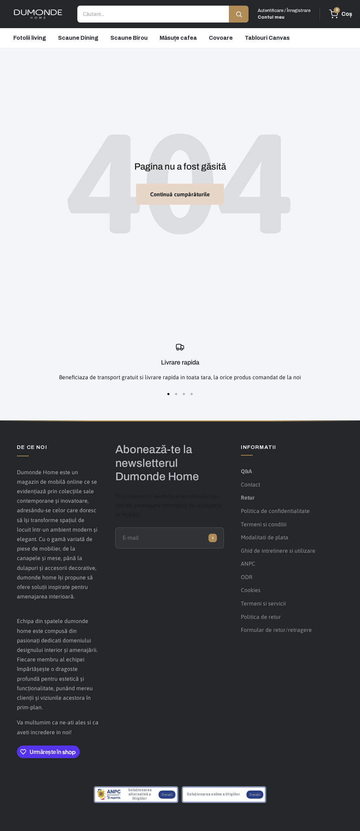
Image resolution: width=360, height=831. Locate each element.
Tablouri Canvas (267, 38)
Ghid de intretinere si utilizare (278, 550)
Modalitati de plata (264, 537)
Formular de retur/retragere (276, 630)
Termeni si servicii (263, 603)
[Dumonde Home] (38, 14)
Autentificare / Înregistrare (284, 14)
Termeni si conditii (264, 524)
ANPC (248, 563)
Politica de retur (261, 617)
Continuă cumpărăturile (180, 194)
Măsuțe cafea (178, 38)
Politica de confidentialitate (275, 511)
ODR (246, 577)
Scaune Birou (129, 38)
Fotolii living (29, 38)
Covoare (221, 38)
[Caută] (239, 14)
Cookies (251, 590)
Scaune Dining (78, 38)
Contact (250, 484)
